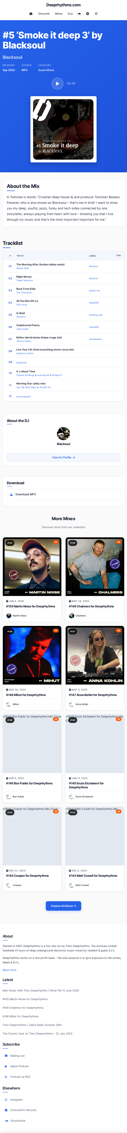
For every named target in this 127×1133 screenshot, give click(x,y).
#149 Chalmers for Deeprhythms (91, 606)
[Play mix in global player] (58, 84)
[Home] (31, 13)
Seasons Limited (24, 353)
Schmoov (21, 316)
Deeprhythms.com (63, 4)
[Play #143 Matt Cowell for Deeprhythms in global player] (95, 836)
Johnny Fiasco (23, 341)
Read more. (10, 970)
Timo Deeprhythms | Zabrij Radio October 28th (32, 1025)
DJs (70, 13)
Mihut (16, 704)
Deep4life (94, 302)
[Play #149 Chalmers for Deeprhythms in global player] (95, 566)
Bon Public (18, 796)
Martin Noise (19, 615)
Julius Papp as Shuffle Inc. (37, 387)
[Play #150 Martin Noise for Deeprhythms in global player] (32, 566)
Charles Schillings (25, 375)
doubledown (95, 339)
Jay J (19, 387)
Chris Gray (21, 304)
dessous (93, 266)
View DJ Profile (61, 457)
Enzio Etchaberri (84, 796)
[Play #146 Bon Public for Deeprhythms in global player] (32, 744)
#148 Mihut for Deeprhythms (26, 695)
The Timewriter (24, 292)
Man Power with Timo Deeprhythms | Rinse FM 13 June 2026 (41, 990)
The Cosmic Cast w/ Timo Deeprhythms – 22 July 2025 (37, 1033)
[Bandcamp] (87, 13)
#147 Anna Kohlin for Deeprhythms (93, 695)
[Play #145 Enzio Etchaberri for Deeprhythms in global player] (95, 744)
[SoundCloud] (79, 13)
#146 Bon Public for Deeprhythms (29, 783)
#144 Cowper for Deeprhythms (27, 875)
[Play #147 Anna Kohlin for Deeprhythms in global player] (95, 655)
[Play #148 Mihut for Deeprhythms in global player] (32, 655)
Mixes (59, 13)
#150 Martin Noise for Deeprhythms (30, 606)
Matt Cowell (82, 885)
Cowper (17, 885)
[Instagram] (96, 13)
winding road (96, 315)
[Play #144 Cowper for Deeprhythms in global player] (32, 836)
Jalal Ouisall (22, 329)
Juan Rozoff (43, 375)
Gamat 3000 (22, 268)
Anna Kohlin (82, 704)
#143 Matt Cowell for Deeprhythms (93, 875)
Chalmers (81, 615)
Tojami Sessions (24, 280)
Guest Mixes (46, 70)
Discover (44, 13)
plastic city (94, 290)
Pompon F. (57, 375)
